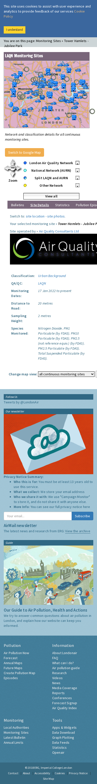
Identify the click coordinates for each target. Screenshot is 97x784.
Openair (58, 752)
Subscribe (82, 516)
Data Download (63, 732)
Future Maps (13, 668)
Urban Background (52, 276)
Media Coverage (64, 688)
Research (59, 673)
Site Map (48, 778)
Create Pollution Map (19, 673)
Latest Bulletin (14, 737)
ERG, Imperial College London (53, 767)
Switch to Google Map (24, 152)
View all (51, 196)
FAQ (55, 658)
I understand (14, 30)
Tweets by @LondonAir (21, 402)
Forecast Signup (64, 703)
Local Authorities (16, 727)
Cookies (60, 773)
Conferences (62, 698)
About (26, 773)
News (56, 683)
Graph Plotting (63, 737)
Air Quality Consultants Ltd (59, 231)
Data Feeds (60, 742)
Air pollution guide (66, 668)
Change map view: (23, 374)
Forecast (10, 658)
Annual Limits (13, 742)
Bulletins (17, 205)
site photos (56, 216)
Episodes (11, 678)
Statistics (62, 205)
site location (35, 216)
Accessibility (42, 773)
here (86, 506)
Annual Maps (13, 663)
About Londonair (64, 653)
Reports (58, 693)
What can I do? (63, 663)
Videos (57, 678)
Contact (13, 773)
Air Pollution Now (16, 653)
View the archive (77, 531)
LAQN (42, 283)
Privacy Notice (78, 773)
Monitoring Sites (16, 732)
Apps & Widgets (64, 727)
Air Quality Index (64, 708)
